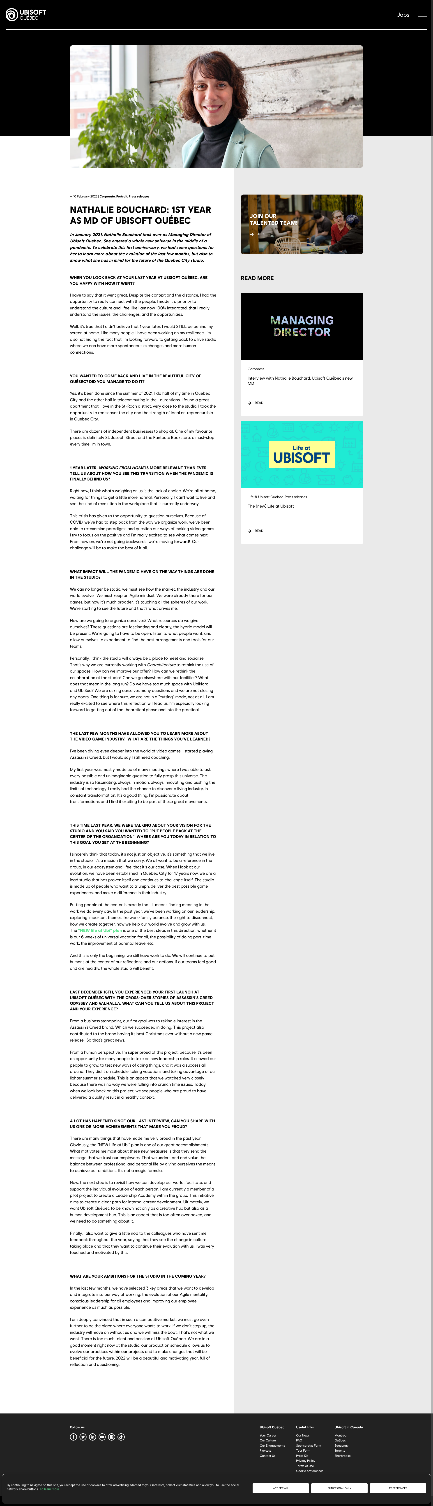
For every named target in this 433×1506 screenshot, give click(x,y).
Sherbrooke (342, 1455)
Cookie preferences (309, 1471)
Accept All (281, 1488)
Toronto (339, 1450)
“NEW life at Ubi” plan (100, 930)
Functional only (339, 1488)
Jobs (403, 14)
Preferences (398, 1488)
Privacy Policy (305, 1460)
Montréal (340, 1435)
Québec (340, 1440)
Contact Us (267, 1455)
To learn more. (50, 1489)
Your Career (268, 1435)
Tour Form (303, 1450)
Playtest (265, 1450)
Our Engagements (272, 1445)
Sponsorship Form (308, 1445)
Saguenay (341, 1445)
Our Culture (268, 1440)
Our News (303, 1435)
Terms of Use (305, 1465)
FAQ (299, 1440)
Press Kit (302, 1455)
